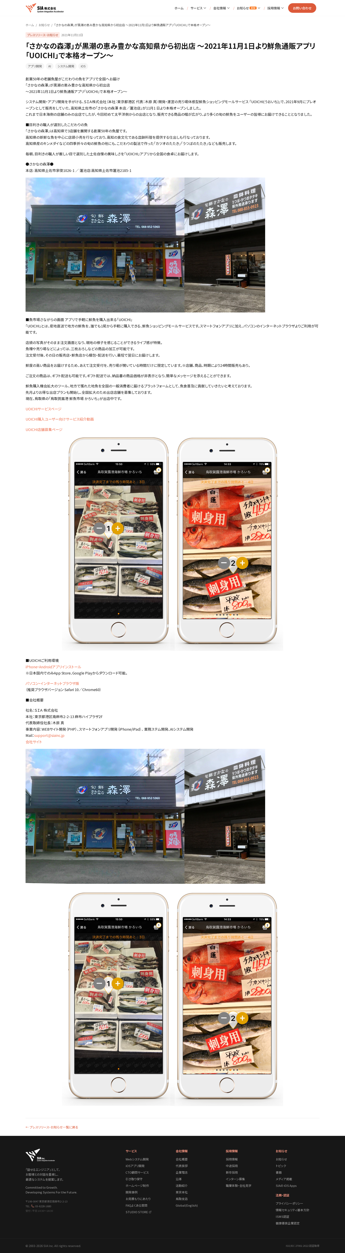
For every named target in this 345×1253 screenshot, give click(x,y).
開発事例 (132, 1192)
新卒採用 (232, 1172)
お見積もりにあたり (138, 1199)
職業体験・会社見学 (238, 1185)
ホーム (179, 8)
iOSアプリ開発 (135, 1166)
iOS (83, 66)
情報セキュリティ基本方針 (292, 1210)
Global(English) (187, 1205)
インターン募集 (235, 1179)
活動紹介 (182, 1185)
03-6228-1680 (43, 1206)
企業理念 (182, 1172)
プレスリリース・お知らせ (42, 35)
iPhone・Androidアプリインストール (53, 666)
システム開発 (66, 66)
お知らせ (246, 8)
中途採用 (232, 1166)
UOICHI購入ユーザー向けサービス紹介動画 (60, 419)
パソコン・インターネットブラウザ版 (52, 683)
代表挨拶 (182, 1166)
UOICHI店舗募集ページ (44, 429)
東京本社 (182, 1192)
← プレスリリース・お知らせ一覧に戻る (52, 1127)
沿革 (179, 1179)
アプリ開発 (35, 66)
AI (49, 66)
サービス (196, 8)
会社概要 (182, 1159)
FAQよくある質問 (136, 1205)
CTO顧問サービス (137, 1172)
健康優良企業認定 (288, 1223)
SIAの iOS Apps (286, 1185)
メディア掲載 (284, 1179)
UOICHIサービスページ (43, 408)
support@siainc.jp (49, 735)
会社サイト (34, 741)
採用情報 (273, 8)
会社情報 (219, 8)
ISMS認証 (282, 1216)
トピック (281, 1166)
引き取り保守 (134, 1179)
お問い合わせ (302, 8)
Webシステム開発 (137, 1159)
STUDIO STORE (137, 1212)
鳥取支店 (182, 1199)
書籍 (279, 1172)
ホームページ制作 (137, 1185)
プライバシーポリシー (289, 1203)
